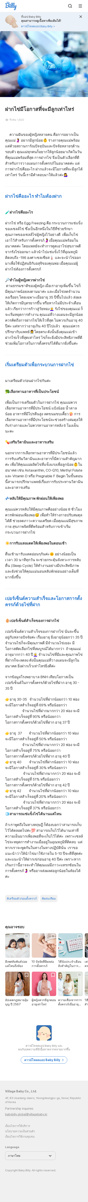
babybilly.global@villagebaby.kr (26, 1114)
